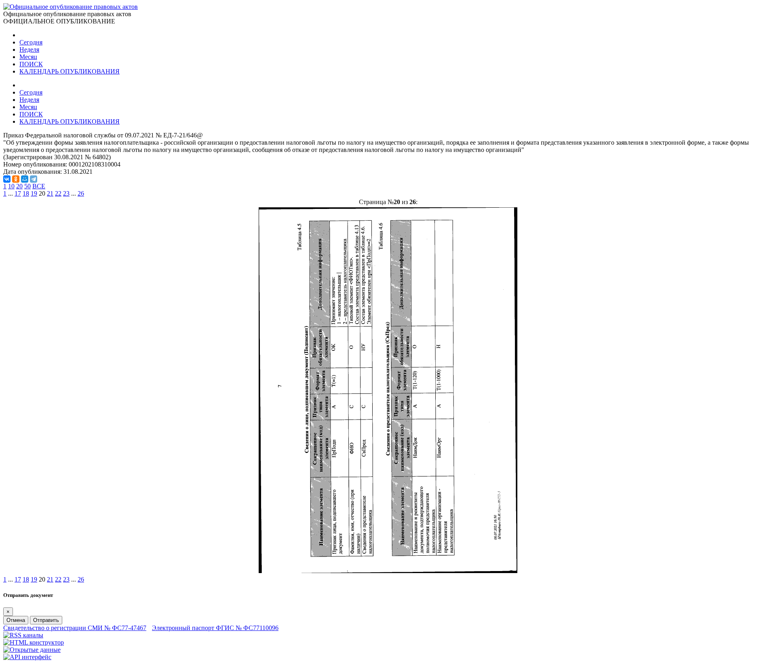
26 (81, 193)
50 (27, 186)
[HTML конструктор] (33, 642)
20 (19, 186)
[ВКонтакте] (7, 179)
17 (18, 193)
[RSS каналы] (23, 635)
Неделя (29, 49)
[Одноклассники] (15, 179)
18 (26, 193)
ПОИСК (31, 64)
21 (50, 193)
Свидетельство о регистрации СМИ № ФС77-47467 (74, 627)
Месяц (28, 56)
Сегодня (30, 42)
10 (11, 186)
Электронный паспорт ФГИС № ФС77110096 (215, 627)
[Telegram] (33, 179)
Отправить (46, 620)
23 (66, 193)
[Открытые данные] (32, 649)
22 (58, 193)
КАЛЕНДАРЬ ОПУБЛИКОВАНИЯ (69, 71)
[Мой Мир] (24, 179)
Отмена (15, 620)
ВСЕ (38, 186)
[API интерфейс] (27, 656)
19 (34, 193)
